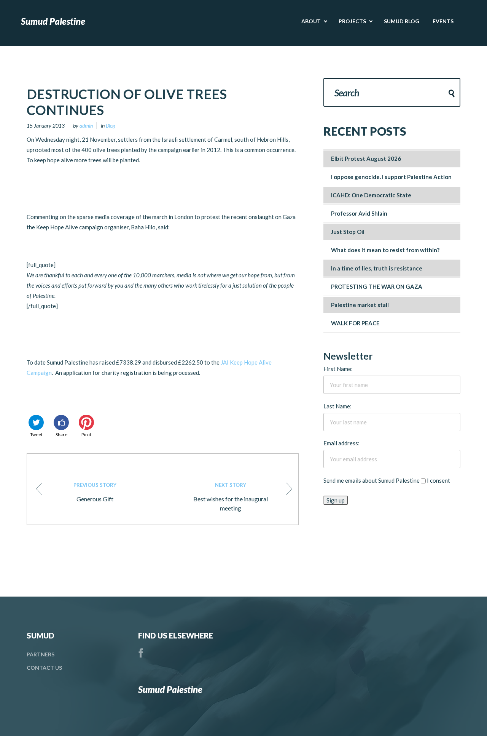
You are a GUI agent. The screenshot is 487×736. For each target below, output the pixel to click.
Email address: (341, 443)
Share (61, 434)
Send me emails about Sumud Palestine (371, 480)
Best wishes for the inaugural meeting (230, 497)
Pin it (86, 434)
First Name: (338, 368)
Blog (110, 125)
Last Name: (337, 406)
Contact (44, 667)
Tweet (36, 434)
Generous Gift (94, 492)
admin (86, 125)
